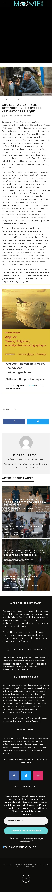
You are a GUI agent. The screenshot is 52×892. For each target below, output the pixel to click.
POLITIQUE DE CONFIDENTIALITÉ (20, 847)
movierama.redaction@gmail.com (17, 712)
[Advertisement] (26, 35)
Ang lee (7, 409)
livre (15, 409)
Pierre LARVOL (12, 116)
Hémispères (37, 379)
